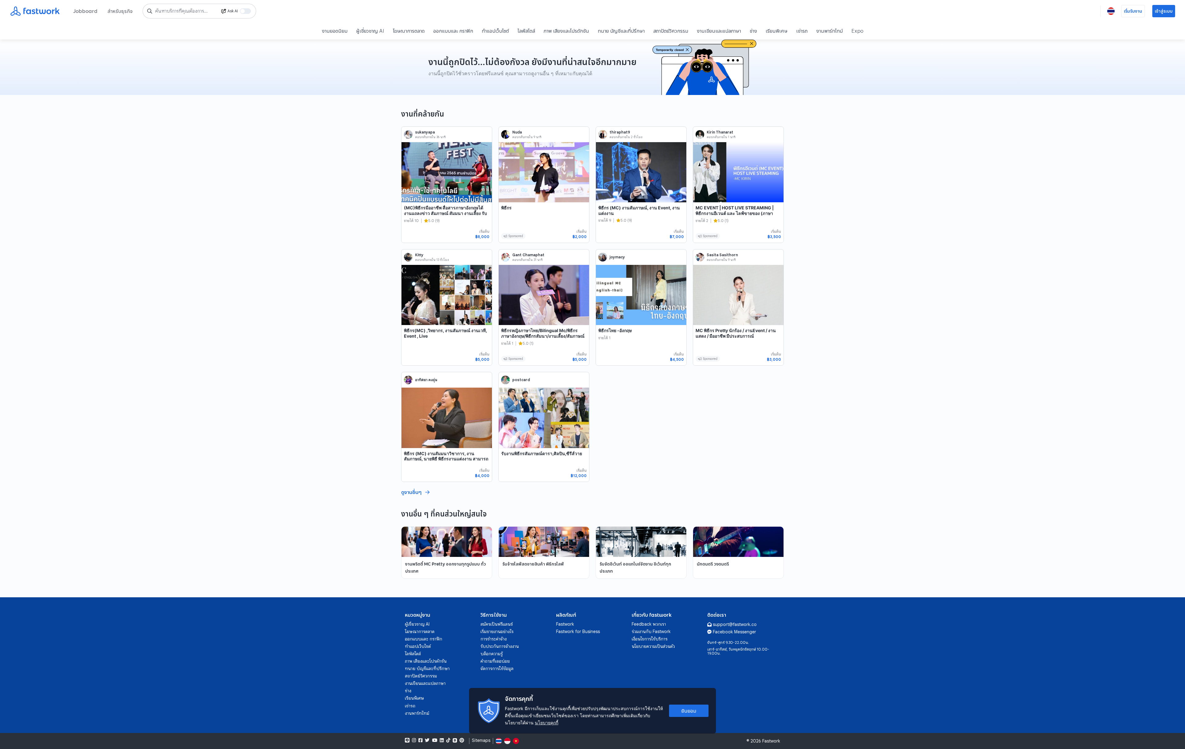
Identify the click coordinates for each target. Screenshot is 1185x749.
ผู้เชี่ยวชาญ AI (370, 31)
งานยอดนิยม (334, 31)
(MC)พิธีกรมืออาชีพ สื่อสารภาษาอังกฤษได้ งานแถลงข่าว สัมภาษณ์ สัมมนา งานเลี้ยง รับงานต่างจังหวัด (445, 213)
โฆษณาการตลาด (409, 31)
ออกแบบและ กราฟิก (453, 31)
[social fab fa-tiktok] (448, 740)
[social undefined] (455, 740)
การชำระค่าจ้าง (493, 638)
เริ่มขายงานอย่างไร (497, 631)
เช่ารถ (802, 31)
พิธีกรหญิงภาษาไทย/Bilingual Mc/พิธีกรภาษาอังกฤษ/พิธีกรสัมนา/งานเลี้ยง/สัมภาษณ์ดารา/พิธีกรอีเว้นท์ (542, 336)
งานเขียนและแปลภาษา (719, 31)
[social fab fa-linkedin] (442, 740)
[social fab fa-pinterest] (461, 740)
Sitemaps (481, 740)
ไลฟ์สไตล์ (526, 31)
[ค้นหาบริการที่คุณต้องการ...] (150, 11)
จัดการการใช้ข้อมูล (497, 668)
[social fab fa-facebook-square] (420, 740)
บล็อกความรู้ (491, 653)
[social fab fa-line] (407, 740)
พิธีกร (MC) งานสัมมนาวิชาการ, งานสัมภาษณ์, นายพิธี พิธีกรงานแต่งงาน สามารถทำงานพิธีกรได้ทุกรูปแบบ (446, 459)
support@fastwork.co (735, 624)
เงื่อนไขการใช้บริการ (649, 638)
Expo (857, 31)
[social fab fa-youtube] (434, 740)
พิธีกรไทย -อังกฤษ (615, 330)
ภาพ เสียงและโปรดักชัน (566, 31)
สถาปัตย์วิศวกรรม (670, 31)
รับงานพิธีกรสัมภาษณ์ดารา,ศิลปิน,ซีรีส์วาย (541, 453)
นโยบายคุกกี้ (546, 722)
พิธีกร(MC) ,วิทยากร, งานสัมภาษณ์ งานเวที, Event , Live (445, 333)
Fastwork (565, 624)
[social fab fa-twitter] (427, 740)
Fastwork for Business (578, 631)
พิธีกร (506, 207)
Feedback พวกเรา (649, 624)
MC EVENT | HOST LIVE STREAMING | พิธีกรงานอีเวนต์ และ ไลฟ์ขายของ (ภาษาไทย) (735, 213)
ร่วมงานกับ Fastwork (651, 631)
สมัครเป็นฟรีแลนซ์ (496, 624)
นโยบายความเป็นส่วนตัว (653, 646)
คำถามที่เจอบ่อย (495, 661)
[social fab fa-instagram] (414, 740)
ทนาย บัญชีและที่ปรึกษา (621, 31)
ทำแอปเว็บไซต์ (495, 31)
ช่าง (753, 31)
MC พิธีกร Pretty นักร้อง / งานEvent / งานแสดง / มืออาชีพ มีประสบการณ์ (736, 333)
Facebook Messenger (734, 631)
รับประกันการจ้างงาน (499, 646)
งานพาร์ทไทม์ (829, 31)
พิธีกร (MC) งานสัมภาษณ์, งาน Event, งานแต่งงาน (639, 210)
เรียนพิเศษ (777, 31)
